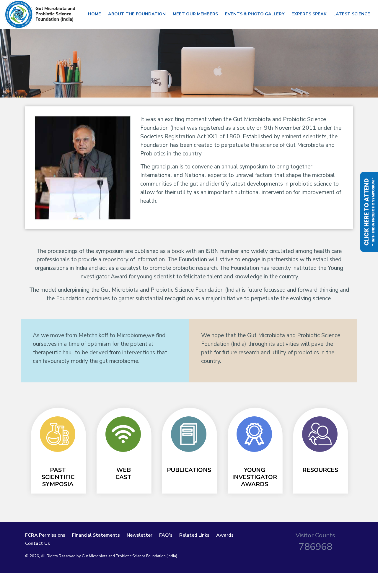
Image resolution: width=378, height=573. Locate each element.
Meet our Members (195, 14)
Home (94, 14)
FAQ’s (165, 535)
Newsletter (139, 535)
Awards (225, 535)
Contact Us (37, 543)
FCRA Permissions (45, 535)
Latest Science (351, 14)
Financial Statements (96, 535)
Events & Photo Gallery (254, 14)
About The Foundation (137, 14)
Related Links (194, 535)
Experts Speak (308, 14)
